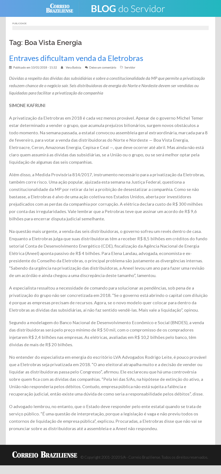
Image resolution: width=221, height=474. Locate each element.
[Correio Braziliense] (63, 8)
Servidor (130, 67)
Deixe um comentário (102, 67)
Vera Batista (73, 67)
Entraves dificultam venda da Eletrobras (76, 58)
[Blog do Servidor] (128, 8)
